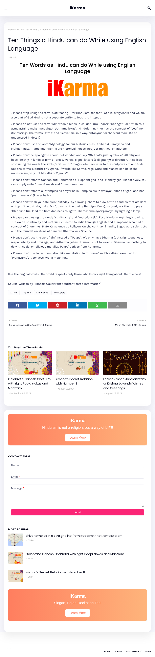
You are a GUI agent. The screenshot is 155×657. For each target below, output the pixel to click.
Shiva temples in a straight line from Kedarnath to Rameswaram (74, 536)
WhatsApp (59, 292)
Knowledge (42, 292)
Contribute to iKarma (138, 651)
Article (20, 29)
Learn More (77, 437)
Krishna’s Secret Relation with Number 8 (74, 381)
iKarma (77, 8)
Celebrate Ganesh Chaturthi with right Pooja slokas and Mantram (29, 383)
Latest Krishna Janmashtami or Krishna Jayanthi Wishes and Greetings (124, 383)
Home (11, 29)
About (118, 651)
